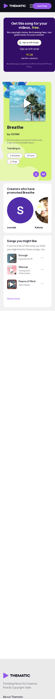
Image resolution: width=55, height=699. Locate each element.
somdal (11, 227)
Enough (23, 255)
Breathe (15, 127)
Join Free (42, 5)
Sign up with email (29, 48)
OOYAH (15, 134)
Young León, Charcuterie (25, 271)
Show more (13, 298)
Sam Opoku (24, 284)
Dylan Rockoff (26, 259)
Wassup (23, 266)
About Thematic (13, 696)
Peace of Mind (27, 281)
